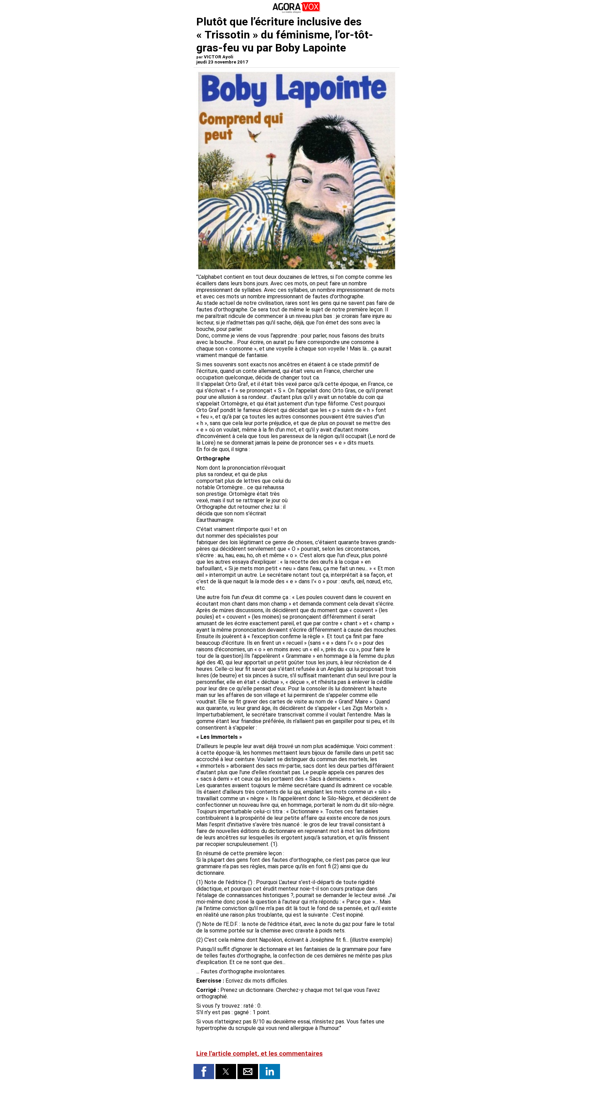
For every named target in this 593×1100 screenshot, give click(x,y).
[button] (204, 1071)
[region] (345, 500)
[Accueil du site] (296, 12)
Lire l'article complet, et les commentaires (259, 1053)
